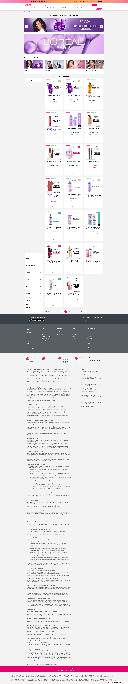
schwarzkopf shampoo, (97, 678)
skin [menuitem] (32, 7)
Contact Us (44, 331)
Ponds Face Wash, (94, 679)
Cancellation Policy (69, 668)
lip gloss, (42, 675)
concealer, (27, 675)
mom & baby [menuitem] (56, 7)
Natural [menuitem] (50, 7)
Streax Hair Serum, (102, 679)
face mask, (32, 675)
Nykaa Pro (74, 338)
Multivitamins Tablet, (47, 679)
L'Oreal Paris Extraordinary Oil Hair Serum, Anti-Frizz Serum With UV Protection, (44, 650)
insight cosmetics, (106, 676)
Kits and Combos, (31, 664)
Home (25, 11)
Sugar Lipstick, (28, 680)
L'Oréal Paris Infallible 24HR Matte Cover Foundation (46, 664)
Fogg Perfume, (62, 680)
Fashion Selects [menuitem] (81, 7)
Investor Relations (30, 346)
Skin (88, 332)
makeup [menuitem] (28, 7)
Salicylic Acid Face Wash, (53, 680)
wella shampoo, (63, 678)
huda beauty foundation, (72, 678)
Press (28, 337)
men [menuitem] (70, 7)
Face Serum (113, 680)
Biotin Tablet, (34, 680)
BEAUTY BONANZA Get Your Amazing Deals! (37, 1)
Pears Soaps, (92, 680)
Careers (28, 334)
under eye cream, (78, 676)
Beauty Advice (55, 5)
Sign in (94, 5)
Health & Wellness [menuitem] (64, 7)
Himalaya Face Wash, (56, 679)
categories (34, 5)
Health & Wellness (90, 341)
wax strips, (84, 676)
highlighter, (17, 675)
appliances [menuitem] (39, 7)
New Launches (75, 332)
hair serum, (22, 675)
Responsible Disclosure (31, 345)
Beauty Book (59, 331)
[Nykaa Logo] (28, 4)
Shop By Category (31, 58)
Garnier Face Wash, (65, 679)
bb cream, (60, 675)
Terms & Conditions (52, 668)
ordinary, (15, 676)
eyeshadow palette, (25, 676)
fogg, (68, 676)
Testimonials (29, 339)
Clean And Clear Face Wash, (72, 680)
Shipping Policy (61, 668)
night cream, (81, 678)
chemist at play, (37, 676)
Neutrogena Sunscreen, (84, 680)
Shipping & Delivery (46, 338)
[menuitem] (99, 9)
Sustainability (29, 343)
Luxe (88, 347)
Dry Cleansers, (107, 680)
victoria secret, (66, 675)
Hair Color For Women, (75, 679)
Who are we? (29, 332)
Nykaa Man (74, 334)
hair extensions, (58, 676)
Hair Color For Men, (99, 680)
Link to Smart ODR (30, 348)
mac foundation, (30, 678)
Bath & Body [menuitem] (45, 7)
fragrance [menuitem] (74, 7)
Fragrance (89, 343)
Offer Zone (74, 331)
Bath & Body (89, 336)
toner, (18, 676)
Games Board (59, 332)
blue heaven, (105, 678)
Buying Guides (60, 334)
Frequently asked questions (47, 332)
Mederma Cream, (38, 679)
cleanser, (32, 676)
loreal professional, (50, 676)
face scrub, (22, 679)
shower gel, (90, 676)
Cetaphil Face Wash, (30, 679)
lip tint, (72, 676)
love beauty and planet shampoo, (77, 675)
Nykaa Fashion (48, 5)
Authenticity (29, 336)
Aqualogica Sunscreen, (42, 680)
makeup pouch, (47, 678)
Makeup (89, 331)
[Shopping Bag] (101, 5)
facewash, (87, 678)
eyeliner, (87, 675)
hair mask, (91, 675)
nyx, (90, 678)
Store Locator (44, 334)
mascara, (43, 676)
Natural (88, 345)
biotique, (37, 675)
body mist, (57, 678)
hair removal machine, (21, 678)
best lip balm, (17, 679)
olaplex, (53, 678)
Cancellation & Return (46, 336)
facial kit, (56, 675)
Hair (88, 334)
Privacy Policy (77, 668)
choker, (36, 678)
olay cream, (64, 676)
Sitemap (74, 340)
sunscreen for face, (97, 676)
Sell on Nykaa (44, 340)
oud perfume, (41, 678)
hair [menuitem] (35, 7)
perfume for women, (48, 675)
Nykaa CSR (29, 341)
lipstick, (12, 675)
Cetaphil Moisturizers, (85, 679)
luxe (43, 5)
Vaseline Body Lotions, (19, 680)
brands (39, 5)
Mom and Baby (90, 340)
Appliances (89, 338)
